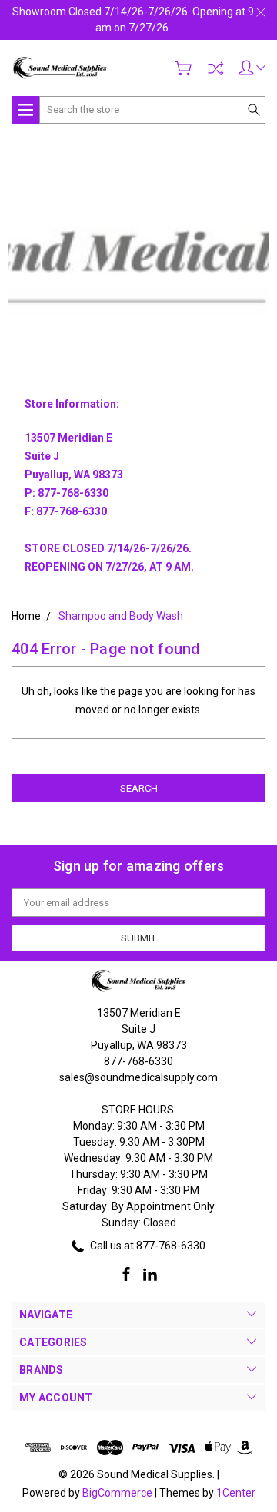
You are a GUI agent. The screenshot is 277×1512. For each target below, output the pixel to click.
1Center (235, 1493)
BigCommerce (117, 1493)
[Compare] (215, 68)
